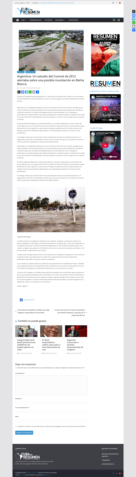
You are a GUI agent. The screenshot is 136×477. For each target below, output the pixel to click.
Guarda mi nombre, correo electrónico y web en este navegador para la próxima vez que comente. (51, 426)
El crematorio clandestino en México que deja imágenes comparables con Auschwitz (33, 311)
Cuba (23, 20)
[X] (134, 11)
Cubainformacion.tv (108, 464)
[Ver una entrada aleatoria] (118, 20)
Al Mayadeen (106, 460)
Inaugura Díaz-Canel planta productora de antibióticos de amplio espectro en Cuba (26, 345)
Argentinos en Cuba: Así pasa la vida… (105, 91)
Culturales (48, 20)
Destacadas (21, 72)
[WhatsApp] (134, 22)
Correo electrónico (22, 408)
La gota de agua (96, 128)
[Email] (134, 26)
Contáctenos (73, 20)
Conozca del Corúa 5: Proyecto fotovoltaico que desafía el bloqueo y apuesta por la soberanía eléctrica (70, 312)
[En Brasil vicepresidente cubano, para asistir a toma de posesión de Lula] (51, 327)
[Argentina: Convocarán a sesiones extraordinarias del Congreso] (76, 327)
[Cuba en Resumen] (17, 20)
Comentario (20, 373)
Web (16, 417)
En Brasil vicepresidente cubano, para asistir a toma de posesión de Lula (51, 345)
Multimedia (59, 20)
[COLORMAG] (27, 453)
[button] (26, 20)
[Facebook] (134, 15)
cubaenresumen (36, 88)
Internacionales (35, 20)
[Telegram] (134, 19)
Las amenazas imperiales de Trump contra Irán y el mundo (56, 3)
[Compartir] (134, 30)
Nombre (18, 399)
